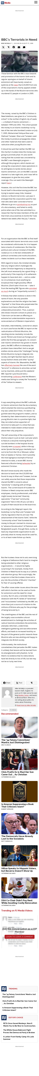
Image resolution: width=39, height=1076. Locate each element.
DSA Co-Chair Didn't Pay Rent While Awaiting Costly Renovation (19, 901)
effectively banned (12, 365)
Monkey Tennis (23, 695)
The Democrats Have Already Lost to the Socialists (17, 837)
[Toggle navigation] (36, 3)
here (9, 183)
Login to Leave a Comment (19, 937)
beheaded (26, 463)
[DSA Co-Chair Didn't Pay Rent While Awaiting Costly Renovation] (19, 887)
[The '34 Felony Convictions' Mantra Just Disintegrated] (19, 727)
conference (17, 376)
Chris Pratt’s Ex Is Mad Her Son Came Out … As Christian (17, 773)
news (16, 85)
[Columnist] (8, 692)
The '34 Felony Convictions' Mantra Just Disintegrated (15, 741)
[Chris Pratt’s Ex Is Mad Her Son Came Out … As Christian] (19, 759)
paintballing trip (24, 204)
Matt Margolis (6, 841)
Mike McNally (6, 43)
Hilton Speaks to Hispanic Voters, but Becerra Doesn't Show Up (19, 869)
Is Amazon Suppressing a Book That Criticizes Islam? (17, 805)
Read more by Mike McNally (26, 705)
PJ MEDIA (13, 710)
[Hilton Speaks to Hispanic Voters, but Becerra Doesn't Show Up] (19, 855)
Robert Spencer (7, 809)
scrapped (17, 446)
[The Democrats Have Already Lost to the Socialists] (19, 823)
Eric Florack (6, 745)
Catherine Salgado (8, 777)
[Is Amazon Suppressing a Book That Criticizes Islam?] (19, 791)
